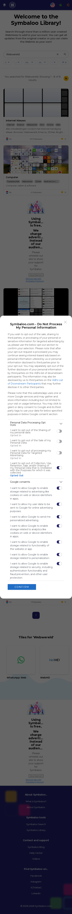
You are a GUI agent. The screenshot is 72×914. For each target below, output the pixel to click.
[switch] (59, 431)
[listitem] (36, 424)
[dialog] (36, 457)
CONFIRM (22, 586)
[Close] (65, 322)
